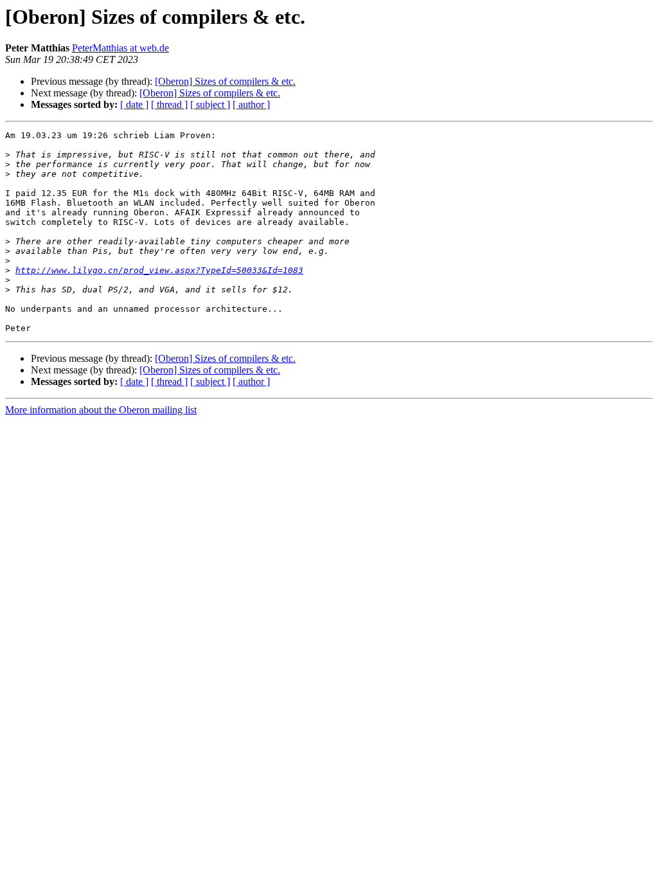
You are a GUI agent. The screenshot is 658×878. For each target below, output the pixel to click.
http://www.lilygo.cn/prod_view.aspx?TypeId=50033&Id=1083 (159, 270)
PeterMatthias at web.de (120, 47)
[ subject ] (210, 104)
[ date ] (134, 104)
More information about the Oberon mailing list (101, 409)
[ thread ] (169, 104)
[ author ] (251, 104)
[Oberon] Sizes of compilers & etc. (225, 81)
